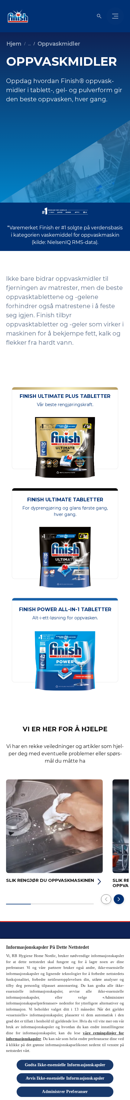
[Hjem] (16, 16)
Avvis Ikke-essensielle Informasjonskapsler (65, 1078)
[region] (65, 1019)
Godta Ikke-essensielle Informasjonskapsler (65, 1065)
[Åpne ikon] (99, 16)
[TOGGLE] (115, 16)
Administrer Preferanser (65, 1091)
